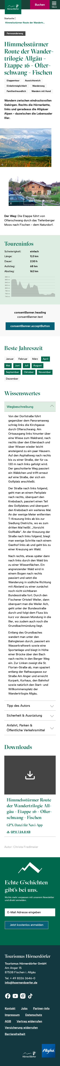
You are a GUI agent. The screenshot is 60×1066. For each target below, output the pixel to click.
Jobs (24, 1008)
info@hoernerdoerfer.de (21, 982)
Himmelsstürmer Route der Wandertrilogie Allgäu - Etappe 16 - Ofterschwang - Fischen (25, 22)
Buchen (40, 4)
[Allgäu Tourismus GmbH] (48, 1051)
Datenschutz (33, 1015)
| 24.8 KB (20, 832)
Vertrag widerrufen (29, 1021)
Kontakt (10, 1008)
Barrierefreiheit (15, 1034)
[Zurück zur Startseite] (13, 7)
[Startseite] (29, 1054)
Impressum (12, 1015)
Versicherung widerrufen (21, 1027)
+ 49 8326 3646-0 (22, 978)
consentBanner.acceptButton (30, 326)
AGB (8, 1021)
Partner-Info (41, 1008)
